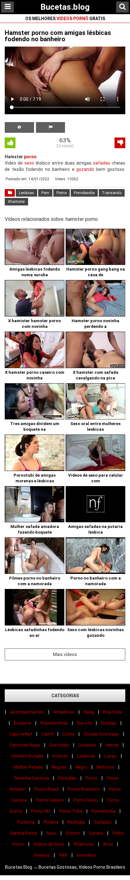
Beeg (89, 712)
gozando (85, 169)
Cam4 (47, 734)
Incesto (60, 756)
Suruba (96, 833)
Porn (45, 193)
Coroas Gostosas (101, 734)
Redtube (76, 822)
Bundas (108, 723)
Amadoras (63, 712)
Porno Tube (70, 811)
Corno (68, 734)
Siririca (73, 833)
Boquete (22, 723)
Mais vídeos (65, 654)
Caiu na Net (20, 734)
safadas (101, 162)
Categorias (65, 695)
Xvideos (42, 855)
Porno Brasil (46, 789)
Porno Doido (86, 800)
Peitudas (67, 778)
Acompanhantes (27, 712)
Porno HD (40, 811)
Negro (81, 767)
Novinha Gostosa (32, 778)
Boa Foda (112, 712)
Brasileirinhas (54, 723)
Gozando (87, 745)
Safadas (102, 822)
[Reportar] (50, 127)
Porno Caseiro (50, 800)
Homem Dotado (27, 756)
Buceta (84, 723)
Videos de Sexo (48, 844)
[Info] (19, 127)
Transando (111, 193)
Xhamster (16, 201)
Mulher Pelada (28, 767)
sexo (29, 162)
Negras (59, 767)
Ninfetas (105, 767)
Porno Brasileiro (84, 789)
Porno (61, 193)
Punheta (25, 822)
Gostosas (59, 745)
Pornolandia (84, 193)
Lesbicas (26, 193)
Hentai (112, 745)
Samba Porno (23, 833)
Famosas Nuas (25, 745)
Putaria (51, 822)
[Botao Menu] (7, 7)
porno (30, 156)
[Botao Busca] (122, 7)
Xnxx (108, 844)
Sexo (51, 833)
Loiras (110, 756)
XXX (63, 855)
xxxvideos (87, 855)
